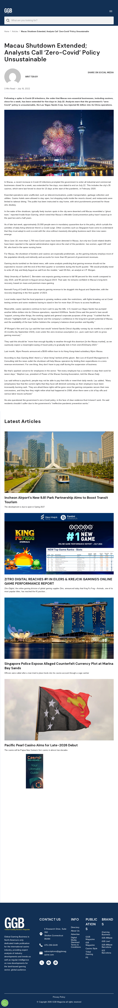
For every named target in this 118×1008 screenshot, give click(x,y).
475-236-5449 (51, 945)
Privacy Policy (59, 997)
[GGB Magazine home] (8, 11)
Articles (15, 31)
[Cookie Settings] (4, 1003)
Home (6, 31)
